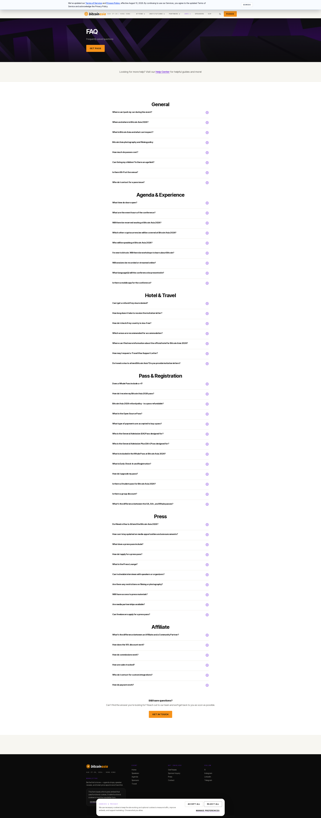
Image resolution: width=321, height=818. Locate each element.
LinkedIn (207, 777)
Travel (134, 784)
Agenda (135, 777)
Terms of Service (93, 3)
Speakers (199, 14)
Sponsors (135, 780)
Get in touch (160, 714)
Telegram (208, 780)
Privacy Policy (113, 3)
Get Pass (95, 48)
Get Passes (172, 770)
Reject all (213, 804)
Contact (171, 780)
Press (170, 777)
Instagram (208, 773)
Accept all (194, 804)
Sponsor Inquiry (174, 773)
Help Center (163, 71)
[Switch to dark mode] (220, 14)
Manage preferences (208, 810)
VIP (209, 14)
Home (134, 770)
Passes (230, 14)
